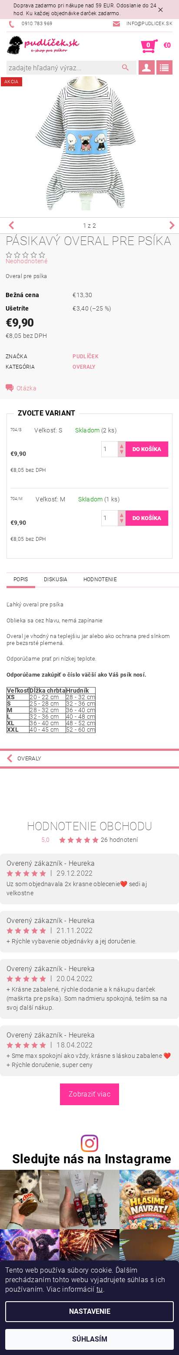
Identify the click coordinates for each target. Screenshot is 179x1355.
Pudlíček (86, 356)
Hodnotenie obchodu (89, 826)
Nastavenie (89, 1311)
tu (99, 1289)
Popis (20, 579)
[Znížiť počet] (122, 453)
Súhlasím (89, 1339)
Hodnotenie (100, 579)
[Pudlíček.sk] (43, 46)
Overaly (84, 367)
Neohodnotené (26, 261)
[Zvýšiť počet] (122, 445)
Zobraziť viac (89, 1094)
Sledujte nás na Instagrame (91, 1159)
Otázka (26, 388)
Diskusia (56, 579)
